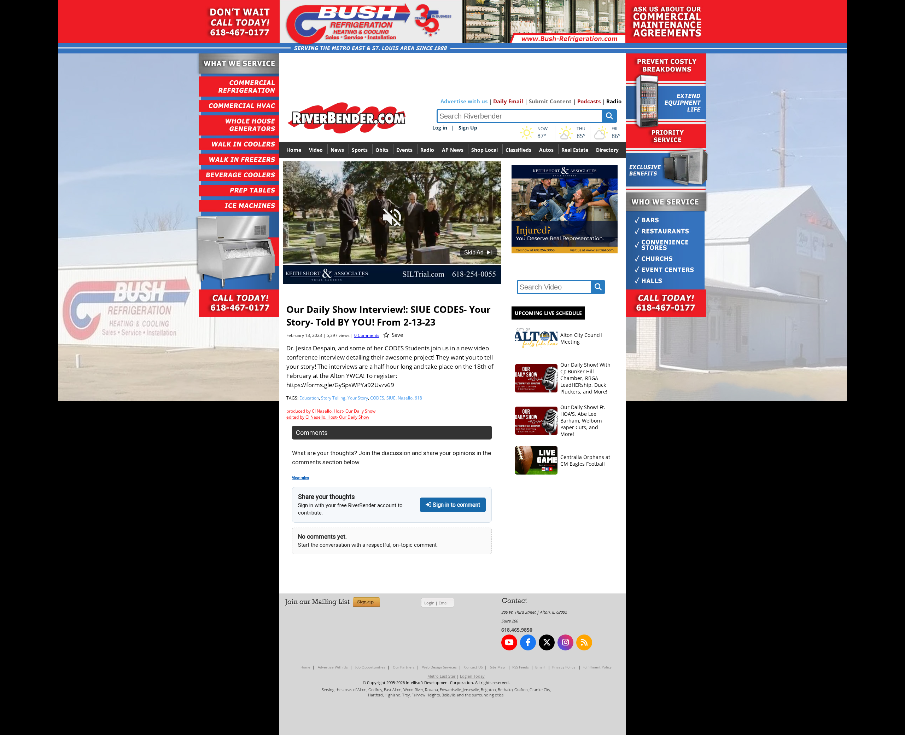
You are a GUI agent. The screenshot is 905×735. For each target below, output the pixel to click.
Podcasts (589, 101)
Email (444, 602)
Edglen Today (472, 676)
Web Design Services (439, 667)
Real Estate (574, 150)
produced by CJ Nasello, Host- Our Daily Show (330, 411)
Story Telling (333, 398)
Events (404, 150)
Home (293, 150)
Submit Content (550, 101)
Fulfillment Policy (597, 667)
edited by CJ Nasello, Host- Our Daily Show (327, 417)
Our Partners (404, 667)
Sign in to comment (455, 504)
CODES (377, 398)
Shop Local (484, 150)
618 (418, 398)
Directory (607, 150)
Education (309, 398)
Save (396, 334)
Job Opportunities (370, 667)
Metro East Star (441, 676)
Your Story (358, 398)
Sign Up (468, 127)
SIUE (391, 398)
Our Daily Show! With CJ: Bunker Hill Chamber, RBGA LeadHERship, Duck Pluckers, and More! (585, 378)
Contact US (473, 667)
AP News (452, 150)
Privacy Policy (563, 667)
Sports (360, 150)
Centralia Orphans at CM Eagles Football (585, 460)
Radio (613, 101)
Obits (382, 150)
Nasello (405, 398)
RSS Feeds (520, 667)
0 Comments (366, 335)
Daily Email (508, 101)
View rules (300, 478)
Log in (439, 127)
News (337, 150)
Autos (546, 150)
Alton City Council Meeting (581, 338)
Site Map (497, 667)
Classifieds (518, 150)
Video (316, 150)
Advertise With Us (333, 667)
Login (429, 602)
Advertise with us (463, 101)
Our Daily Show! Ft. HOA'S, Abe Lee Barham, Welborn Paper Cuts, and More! (582, 420)
